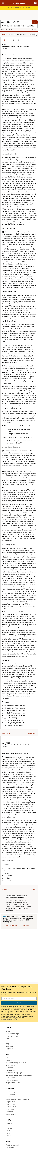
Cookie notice (10, 1078)
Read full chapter (7, 861)
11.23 (5, 720)
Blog (7, 1044)
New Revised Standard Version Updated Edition (16, 897)
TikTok (8, 1131)
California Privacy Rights (14, 1073)
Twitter (8, 1133)
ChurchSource (10, 1097)
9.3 (5, 706)
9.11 (5, 711)
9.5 (5, 708)
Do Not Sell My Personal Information (19, 1075)
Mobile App (9, 1039)
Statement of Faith (12, 1036)
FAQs (7, 1058)
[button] (35, 3)
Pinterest (9, 1128)
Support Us (9, 1049)
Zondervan (9, 1112)
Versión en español (12, 1145)
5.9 (5, 873)
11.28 (5, 723)
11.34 (5, 725)
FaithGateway (10, 1092)
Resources (12, 34)
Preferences (10, 1147)
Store (7, 1041)
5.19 (5, 881)
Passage (4, 34)
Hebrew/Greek (21, 34)
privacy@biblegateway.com (9, 1019)
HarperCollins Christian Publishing (17, 1099)
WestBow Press (11, 1109)
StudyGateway (10, 1094)
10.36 (5, 715)
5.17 (5, 878)
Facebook (9, 1123)
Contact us (9, 1068)
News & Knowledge (12, 1034)
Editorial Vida (10, 1104)
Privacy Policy (12, 1018)
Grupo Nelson (10, 1102)
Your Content (32, 34)
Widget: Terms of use (13, 1083)
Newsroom (9, 1046)
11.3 (5, 718)
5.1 (5, 868)
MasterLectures (11, 1114)
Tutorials (9, 1060)
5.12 (5, 876)
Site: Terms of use (12, 1080)
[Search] (35, 22)
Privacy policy (10, 1070)
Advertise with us (11, 1065)
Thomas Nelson (11, 1107)
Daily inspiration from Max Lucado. (18, 8)
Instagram (9, 1126)
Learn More (25, 926)
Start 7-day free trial (11, 926)
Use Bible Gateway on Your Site (16, 1063)
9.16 (5, 713)
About (8, 1031)
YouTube (8, 1136)
